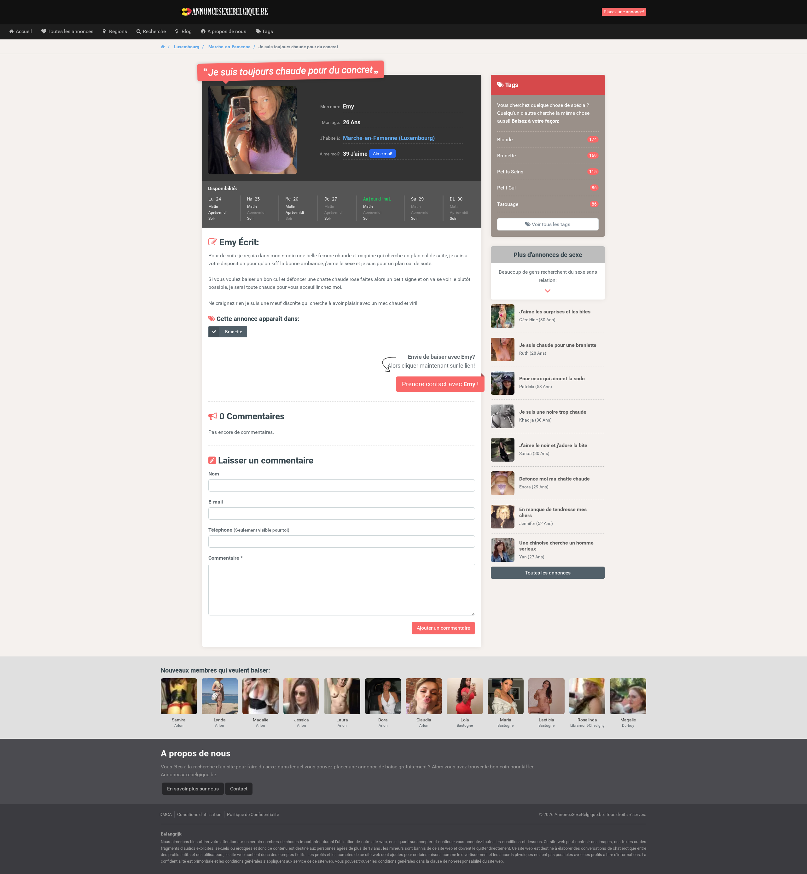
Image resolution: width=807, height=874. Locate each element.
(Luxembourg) (417, 138)
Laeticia (546, 719)
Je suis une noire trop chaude (552, 412)
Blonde (547, 140)
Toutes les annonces (548, 573)
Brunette (233, 331)
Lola (465, 719)
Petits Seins (547, 172)
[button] (252, 130)
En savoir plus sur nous (193, 789)
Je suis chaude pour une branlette (557, 345)
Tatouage (547, 204)
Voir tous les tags (550, 224)
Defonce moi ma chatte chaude (554, 479)
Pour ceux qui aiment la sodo (552, 379)
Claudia (423, 719)
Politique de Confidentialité (253, 814)
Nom (213, 474)
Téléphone (248, 530)
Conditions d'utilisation (199, 814)
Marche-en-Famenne (229, 46)
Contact (238, 789)
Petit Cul (547, 188)
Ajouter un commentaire (443, 628)
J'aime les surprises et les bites (554, 312)
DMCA (166, 814)
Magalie (260, 719)
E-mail (215, 502)
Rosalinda (587, 719)
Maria (505, 719)
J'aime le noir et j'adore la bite (553, 445)
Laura (342, 719)
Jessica (301, 719)
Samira (179, 719)
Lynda (220, 719)
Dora (383, 719)
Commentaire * (225, 558)
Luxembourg (186, 46)
